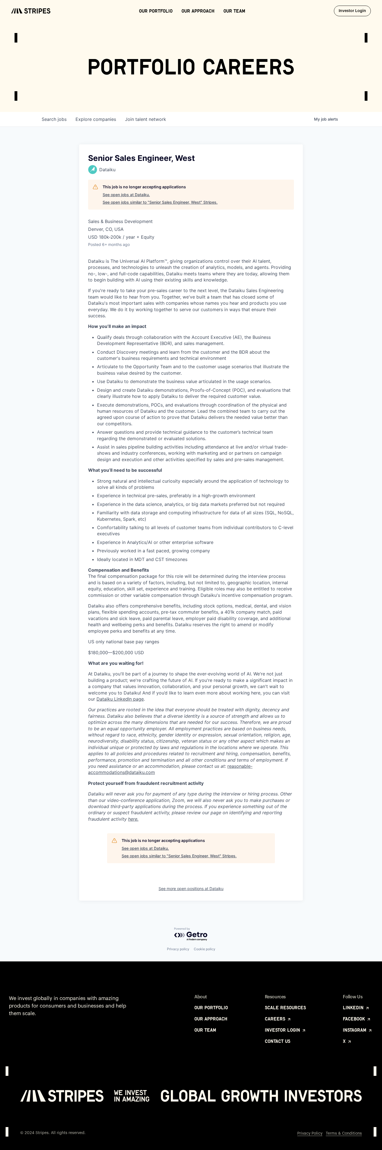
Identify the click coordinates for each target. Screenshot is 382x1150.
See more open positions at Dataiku (191, 888)
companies (96, 119)
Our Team (234, 11)
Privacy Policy (309, 1133)
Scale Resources (285, 1007)
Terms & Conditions (344, 1133)
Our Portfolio (156, 11)
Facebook (354, 1019)
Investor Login (355, 11)
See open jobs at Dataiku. (126, 194)
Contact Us (277, 1041)
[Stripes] (30, 11)
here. (133, 819)
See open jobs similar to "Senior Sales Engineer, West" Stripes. (160, 202)
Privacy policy (178, 949)
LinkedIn (354, 1007)
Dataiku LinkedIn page (120, 699)
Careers (276, 1019)
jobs (54, 119)
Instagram (355, 1030)
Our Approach (197, 11)
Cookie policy (204, 949)
